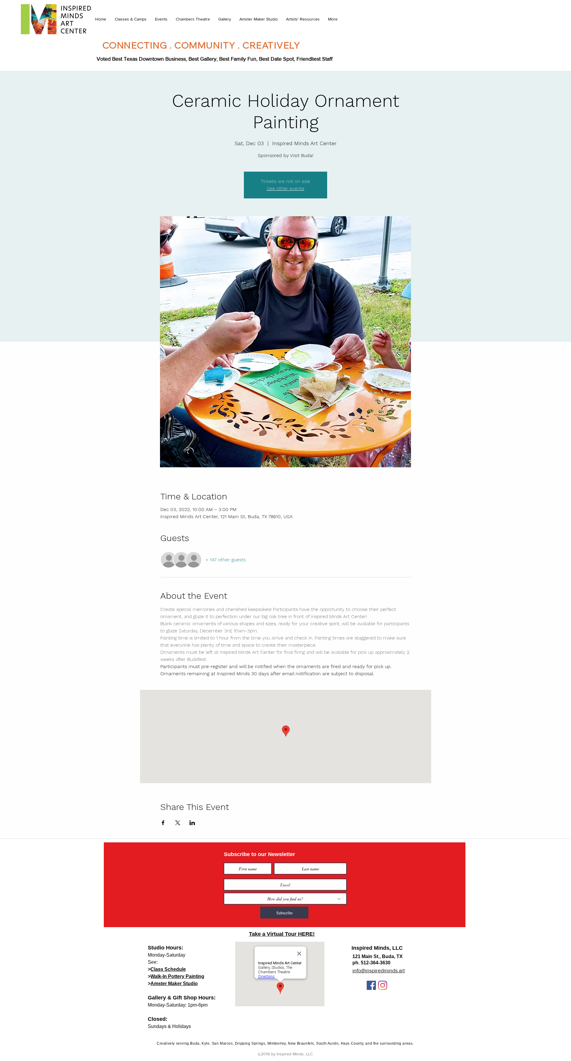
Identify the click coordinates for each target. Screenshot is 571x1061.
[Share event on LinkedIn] (192, 822)
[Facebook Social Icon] (371, 985)
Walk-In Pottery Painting (177, 976)
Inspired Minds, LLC (377, 948)
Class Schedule (168, 969)
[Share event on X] (178, 822)
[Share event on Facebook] (163, 822)
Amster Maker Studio (174, 983)
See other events (285, 188)
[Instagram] (382, 985)
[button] (130, 19)
